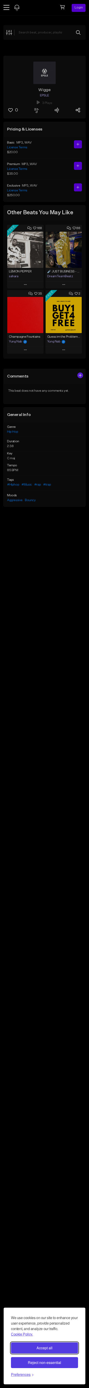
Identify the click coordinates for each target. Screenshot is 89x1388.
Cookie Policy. (22, 1334)
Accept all (44, 1347)
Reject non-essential (44, 1362)
